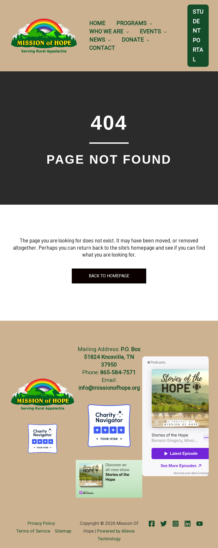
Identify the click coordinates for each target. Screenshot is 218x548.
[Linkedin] (187, 523)
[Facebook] (151, 523)
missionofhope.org (116, 388)
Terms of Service (33, 531)
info (83, 388)
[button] (149, 23)
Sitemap (63, 531)
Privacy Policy (41, 523)
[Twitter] (163, 523)
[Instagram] (175, 523)
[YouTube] (199, 523)
